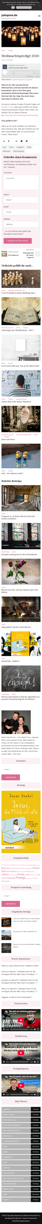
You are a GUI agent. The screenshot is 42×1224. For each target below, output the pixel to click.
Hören (3, 50)
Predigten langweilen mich (16, 290)
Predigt (10, 50)
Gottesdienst (12, 871)
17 (26, 865)
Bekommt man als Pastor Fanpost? (28, 255)
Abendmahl (33, 865)
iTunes (11, 107)
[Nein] (40, 5)
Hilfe (18, 871)
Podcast (11, 878)
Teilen (37, 76)
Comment (8, 173)
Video (36, 878)
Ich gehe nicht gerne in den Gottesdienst (19, 554)
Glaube (36, 868)
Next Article (30, 249)
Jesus (5, 874)
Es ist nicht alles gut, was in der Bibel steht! (20, 366)
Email (6, 207)
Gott (3, 871)
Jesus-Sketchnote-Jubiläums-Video (23, 966)
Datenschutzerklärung (24, 7)
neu (39, 875)
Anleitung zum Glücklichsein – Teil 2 (17, 330)
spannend (28, 878)
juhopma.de (9, 15)
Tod (33, 878)
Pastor (3, 878)
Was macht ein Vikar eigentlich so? (25, 931)
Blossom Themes (21, 1218)
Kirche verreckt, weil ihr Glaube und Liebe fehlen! (19, 591)
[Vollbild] (38, 1029)
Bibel (3, 868)
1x (13, 73)
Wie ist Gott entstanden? (21, 997)
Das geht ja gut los (7, 327)
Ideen (32, 871)
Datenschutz (25, 1221)
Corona (11, 147)
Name (6, 195)
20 (28, 865)
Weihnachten (6, 151)
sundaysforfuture (21, 399)
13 (19, 865)
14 (21, 865)
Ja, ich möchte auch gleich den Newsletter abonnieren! (17, 232)
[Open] (39, 16)
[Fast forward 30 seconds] (17, 73)
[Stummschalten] (35, 1029)
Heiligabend (20, 147)
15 (23, 865)
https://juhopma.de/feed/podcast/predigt (21, 115)
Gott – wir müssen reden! (12, 473)
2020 (4, 147)
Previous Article (13, 252)
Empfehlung (5, 552)
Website (7, 219)
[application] (21, 1020)
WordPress (16, 1221)
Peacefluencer (13, 255)
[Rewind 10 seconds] (10, 73)
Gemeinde (29, 868)
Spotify (29, 79)
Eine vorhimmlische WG (23, 435)
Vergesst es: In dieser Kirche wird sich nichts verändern (18, 517)
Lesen (3, 513)
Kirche (20, 874)
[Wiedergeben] (4, 1029)
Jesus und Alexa (8, 439)
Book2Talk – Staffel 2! (10, 661)
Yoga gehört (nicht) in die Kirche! (16, 627)
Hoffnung (28, 871)
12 (17, 865)
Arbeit (38, 865)
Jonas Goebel (13, 875)
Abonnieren (29, 76)
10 (14, 865)
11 (15, 865)
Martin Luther (33, 875)
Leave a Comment (7, 60)
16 (25, 865)
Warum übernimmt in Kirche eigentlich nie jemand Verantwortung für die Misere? (20, 698)
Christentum (15, 868)
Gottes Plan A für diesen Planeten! (16, 401)
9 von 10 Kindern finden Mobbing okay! (18, 293)
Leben (27, 875)
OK (13, 7)
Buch (8, 868)
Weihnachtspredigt (19, 151)
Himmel (22, 871)
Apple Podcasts (18, 79)
